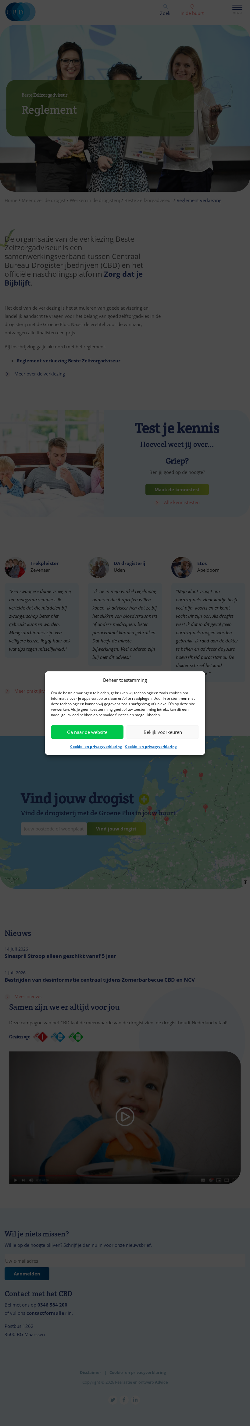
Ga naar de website (87, 732)
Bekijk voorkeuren (163, 732)
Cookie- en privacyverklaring (96, 746)
